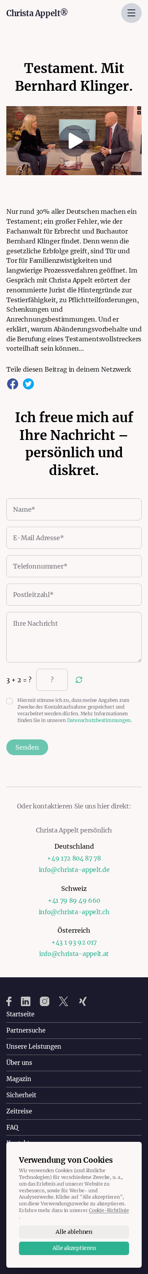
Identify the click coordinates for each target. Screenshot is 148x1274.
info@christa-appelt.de (74, 870)
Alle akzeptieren (74, 1248)
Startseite (20, 1014)
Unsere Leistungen (33, 1046)
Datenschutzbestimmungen (99, 720)
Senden (27, 747)
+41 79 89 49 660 (74, 900)
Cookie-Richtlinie (109, 1210)
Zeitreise (19, 1111)
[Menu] (131, 13)
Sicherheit (21, 1095)
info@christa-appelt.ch (74, 912)
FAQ (12, 1127)
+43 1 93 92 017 (74, 942)
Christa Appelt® (37, 13)
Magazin (18, 1079)
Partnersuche (25, 1030)
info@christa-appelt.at (74, 954)
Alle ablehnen (74, 1231)
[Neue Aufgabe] (79, 679)
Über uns (19, 1062)
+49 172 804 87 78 (74, 858)
